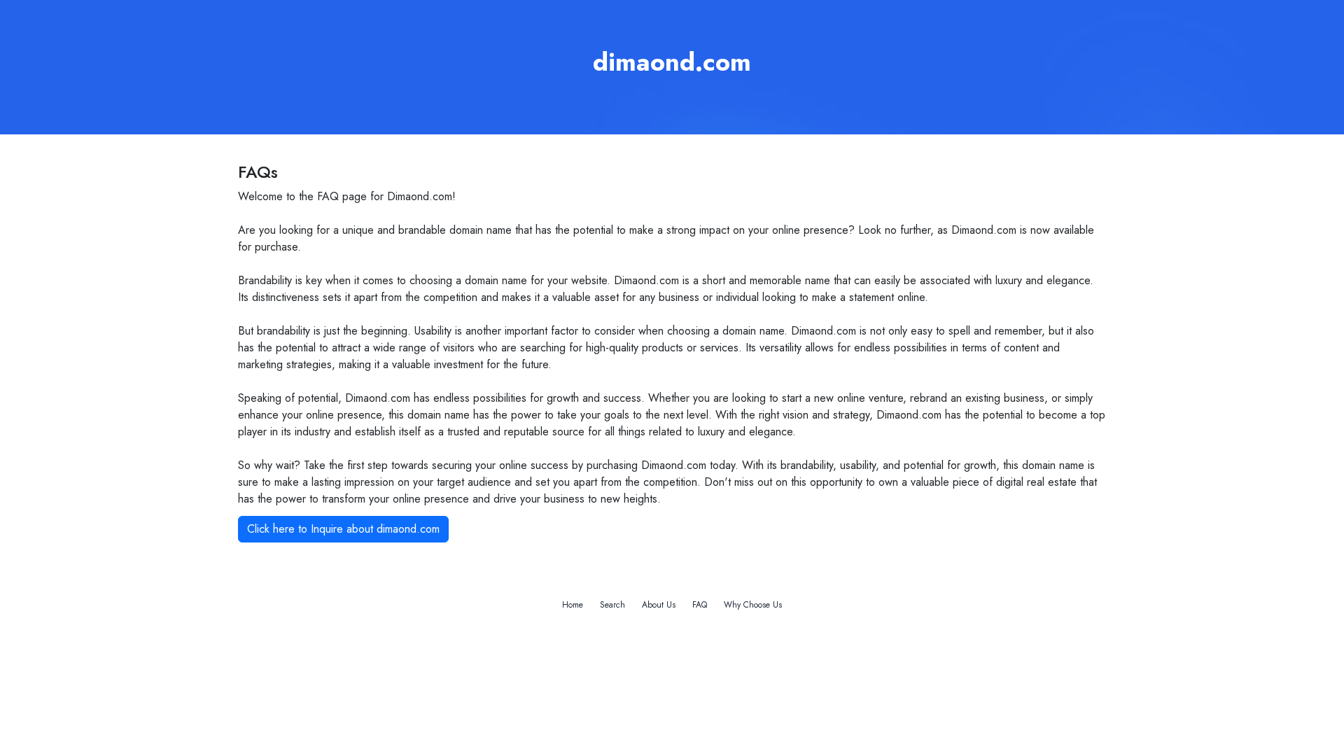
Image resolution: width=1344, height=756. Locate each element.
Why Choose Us (753, 604)
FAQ (699, 604)
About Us (659, 604)
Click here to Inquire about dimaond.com (343, 529)
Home (572, 604)
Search (612, 604)
